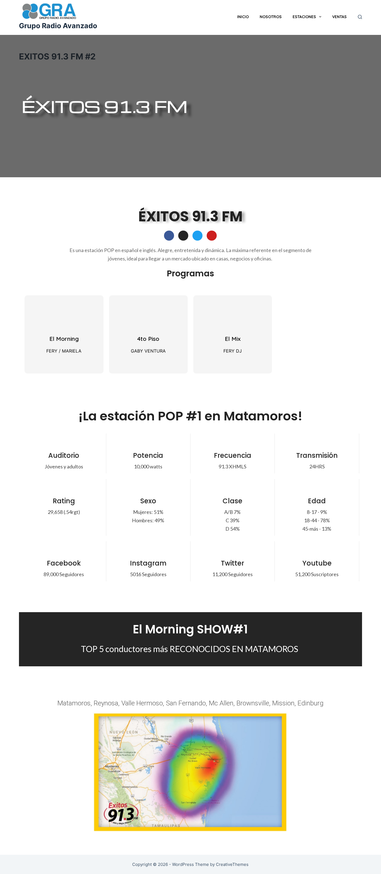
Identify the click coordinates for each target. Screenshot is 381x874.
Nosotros (271, 16)
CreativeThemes (232, 864)
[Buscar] (360, 17)
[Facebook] (169, 236)
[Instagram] (183, 236)
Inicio (243, 16)
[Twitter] (197, 236)
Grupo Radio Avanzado (58, 25)
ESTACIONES (304, 16)
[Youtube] (212, 236)
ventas (339, 16)
